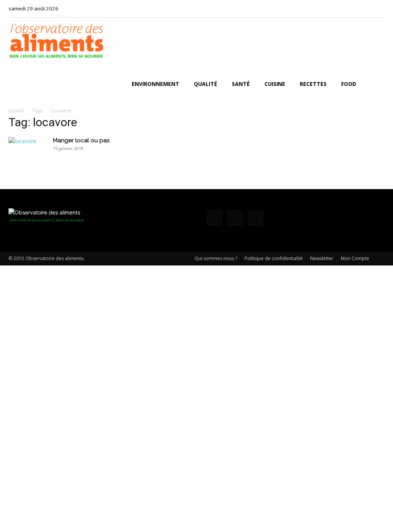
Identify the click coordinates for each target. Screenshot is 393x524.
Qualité (205, 83)
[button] (375, 84)
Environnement (155, 83)
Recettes (313, 83)
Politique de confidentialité (273, 258)
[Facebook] (353, 8)
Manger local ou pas (81, 140)
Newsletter (322, 258)
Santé (241, 83)
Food (348, 83)
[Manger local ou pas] (27, 150)
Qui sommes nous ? (216, 258)
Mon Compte (355, 258)
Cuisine (274, 83)
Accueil (16, 110)
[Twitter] (379, 8)
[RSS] (366, 8)
